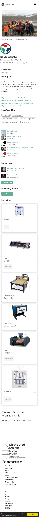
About (7, 470)
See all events (7, 194)
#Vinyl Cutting (8, 266)
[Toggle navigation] (35, 4)
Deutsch (8, 492)
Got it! (32, 514)
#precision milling (9, 358)
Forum (7, 475)
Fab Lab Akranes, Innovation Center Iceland (20, 147)
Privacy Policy (10, 482)
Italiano (7, 501)
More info (15, 515)
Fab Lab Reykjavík (12, 153)
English (7, 494)
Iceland (10, 39)
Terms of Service (10, 484)
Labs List (8, 466)
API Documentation (11, 473)
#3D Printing (8, 399)
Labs (3, 39)
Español (7, 496)
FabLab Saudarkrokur (13, 142)
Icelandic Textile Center (14, 136)
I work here (8, 182)
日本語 (7, 508)
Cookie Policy (9, 480)
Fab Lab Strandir (12, 131)
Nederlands (9, 503)
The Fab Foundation (11, 477)
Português (8, 505)
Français (8, 499)
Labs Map (8, 468)
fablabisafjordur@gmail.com (22, 63)
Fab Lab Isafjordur (21, 39)
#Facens (6, 227)
